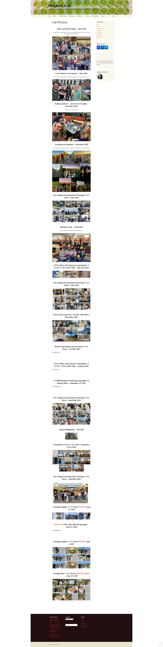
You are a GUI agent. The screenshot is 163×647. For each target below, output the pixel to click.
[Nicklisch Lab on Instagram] (98, 47)
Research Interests (63, 16)
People (54, 16)
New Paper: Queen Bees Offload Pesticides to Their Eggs (55, 621)
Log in (82, 621)
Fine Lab (58, 524)
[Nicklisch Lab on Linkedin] (102, 47)
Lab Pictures (87, 16)
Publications (71, 16)
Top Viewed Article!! (53, 633)
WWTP (82, 506)
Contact (103, 16)
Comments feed (84, 625)
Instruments (79, 16)
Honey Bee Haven (83, 573)
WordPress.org (84, 627)
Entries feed (83, 623)
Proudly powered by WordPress (54, 644)
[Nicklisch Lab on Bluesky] (106, 47)
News (49, 16)
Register (83, 619)
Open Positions (96, 16)
